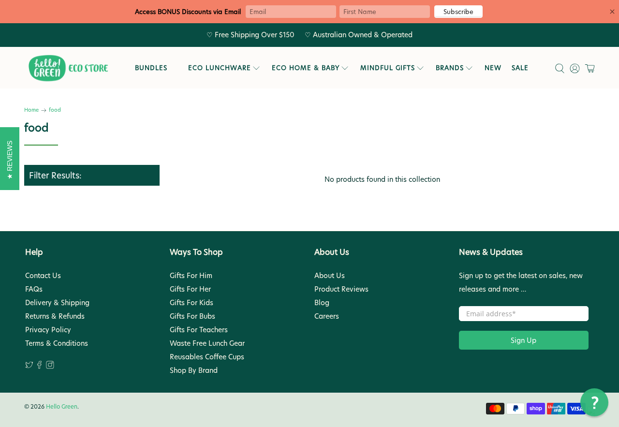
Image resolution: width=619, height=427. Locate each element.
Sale (520, 67)
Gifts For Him (191, 275)
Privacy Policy (48, 330)
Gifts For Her (190, 289)
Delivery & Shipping (57, 303)
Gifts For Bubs (192, 316)
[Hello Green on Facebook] (39, 366)
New (493, 67)
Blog (321, 303)
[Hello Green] (67, 68)
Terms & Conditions (56, 343)
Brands (450, 67)
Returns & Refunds (55, 316)
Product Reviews (341, 289)
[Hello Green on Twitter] (29, 366)
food (55, 110)
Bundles (151, 67)
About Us (329, 275)
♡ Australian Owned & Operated (359, 35)
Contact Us (43, 275)
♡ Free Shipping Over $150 (250, 35)
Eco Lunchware (219, 67)
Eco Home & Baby (305, 67)
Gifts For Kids (191, 303)
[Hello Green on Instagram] (50, 366)
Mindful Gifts (387, 67)
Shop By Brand (194, 370)
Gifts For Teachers (199, 330)
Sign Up (523, 340)
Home (31, 110)
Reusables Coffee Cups (207, 357)
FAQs (34, 289)
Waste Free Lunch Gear (207, 343)
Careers (326, 316)
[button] (594, 402)
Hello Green (61, 407)
